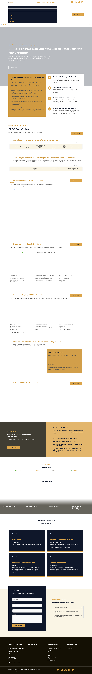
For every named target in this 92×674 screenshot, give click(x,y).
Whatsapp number (16, 602)
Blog (11, 18)
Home (11, 7)
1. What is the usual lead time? (60, 607)
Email (13, 608)
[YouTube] (65, 670)
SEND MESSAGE (18, 625)
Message (14, 614)
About (11, 12)
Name (14, 597)
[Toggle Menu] (53, 10)
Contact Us (12, 15)
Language (12, 21)
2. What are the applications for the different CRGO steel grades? (66, 612)
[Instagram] (69, 670)
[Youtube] (76, 2)
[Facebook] (82, 2)
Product (11, 10)
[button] (78, 14)
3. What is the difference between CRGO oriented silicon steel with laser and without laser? (67, 616)
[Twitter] (79, 2)
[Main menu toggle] (89, 24)
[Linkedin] (72, 2)
